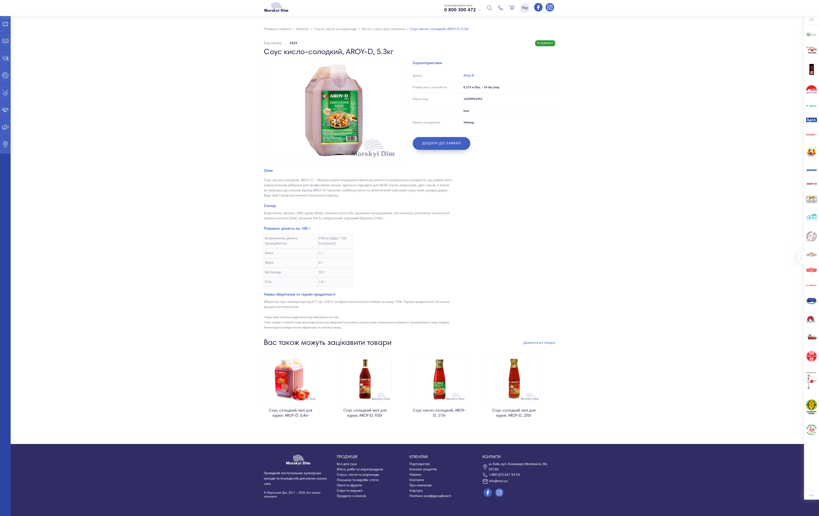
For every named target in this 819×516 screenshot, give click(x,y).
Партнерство (420, 464)
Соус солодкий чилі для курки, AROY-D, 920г (365, 413)
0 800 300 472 (460, 10)
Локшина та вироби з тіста (358, 480)
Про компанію (421, 485)
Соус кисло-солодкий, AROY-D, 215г (439, 413)
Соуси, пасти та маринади (358, 475)
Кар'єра (416, 491)
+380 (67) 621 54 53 (504, 475)
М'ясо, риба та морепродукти (360, 469)
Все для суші (347, 464)
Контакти (417, 480)
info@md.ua (498, 481)
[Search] (489, 8)
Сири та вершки (350, 491)
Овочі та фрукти (349, 485)
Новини (415, 475)
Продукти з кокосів (351, 496)
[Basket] (512, 8)
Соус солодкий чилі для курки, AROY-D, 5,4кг (290, 413)
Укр (525, 8)
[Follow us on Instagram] (550, 7)
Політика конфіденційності (430, 496)
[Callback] (501, 8)
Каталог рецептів (423, 469)
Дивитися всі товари (539, 343)
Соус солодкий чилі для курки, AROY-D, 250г (514, 413)
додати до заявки (441, 143)
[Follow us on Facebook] (539, 7)
